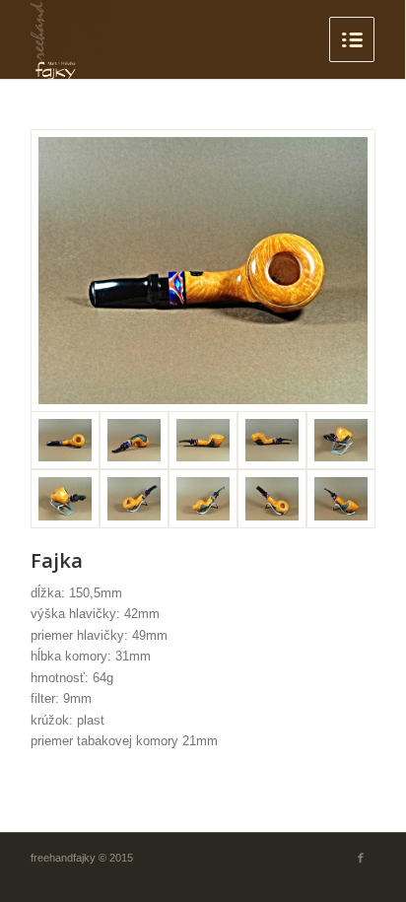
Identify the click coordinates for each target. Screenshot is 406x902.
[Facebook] (360, 857)
